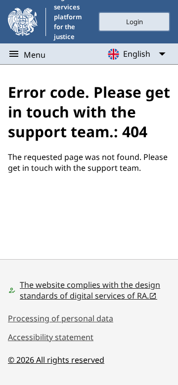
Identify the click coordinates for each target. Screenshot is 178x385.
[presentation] (134, 22)
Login (134, 21)
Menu (34, 54)
